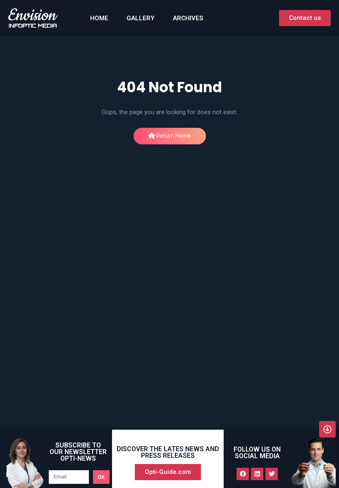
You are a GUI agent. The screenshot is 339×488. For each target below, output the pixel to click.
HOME (99, 18)
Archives (188, 18)
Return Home (173, 135)
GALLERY (141, 18)
